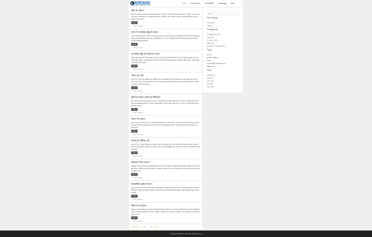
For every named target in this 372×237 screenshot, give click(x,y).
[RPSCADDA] (141, 3)
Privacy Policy (195, 3)
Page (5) (209, 26)
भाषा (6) (209, 60)
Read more (134, 22)
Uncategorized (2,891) (214, 34)
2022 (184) (210, 87)
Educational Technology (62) (216, 46)
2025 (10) (210, 78)
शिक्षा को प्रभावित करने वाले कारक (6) (216, 63)
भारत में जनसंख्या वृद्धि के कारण (144, 32)
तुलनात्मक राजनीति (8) (212, 58)
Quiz (232, 3)
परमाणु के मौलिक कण (140, 140)
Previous (134, 227)
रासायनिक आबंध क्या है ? (142, 183)
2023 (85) (210, 84)
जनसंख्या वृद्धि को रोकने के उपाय (145, 53)
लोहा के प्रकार (137, 10)
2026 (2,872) (211, 75)
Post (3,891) (211, 23)
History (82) (210, 43)
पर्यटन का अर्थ (137, 75)
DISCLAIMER (209, 3)
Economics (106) (212, 40)
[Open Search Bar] (239, 3)
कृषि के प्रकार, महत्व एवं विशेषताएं (145, 97)
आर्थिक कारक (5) (211, 66)
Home (184, 3)
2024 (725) (210, 81)
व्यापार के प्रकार (138, 118)
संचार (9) (209, 55)
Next (156, 227)
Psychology (222, 3)
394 (151, 227)
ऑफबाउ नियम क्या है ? (141, 162)
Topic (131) (210, 37)
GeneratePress (196, 234)
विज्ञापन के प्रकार (138, 205)
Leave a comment (138, 26)
